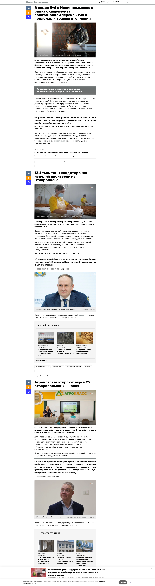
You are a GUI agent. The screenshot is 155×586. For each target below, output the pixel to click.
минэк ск (38, 371)
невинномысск (40, 166)
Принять (123, 582)
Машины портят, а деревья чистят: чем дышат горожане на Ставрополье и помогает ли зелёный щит (76, 572)
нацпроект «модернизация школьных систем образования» (54, 162)
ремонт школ (80, 162)
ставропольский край (42, 366)
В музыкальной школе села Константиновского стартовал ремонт (59, 156)
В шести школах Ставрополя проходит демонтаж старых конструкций (61, 152)
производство (57, 366)
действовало (40, 525)
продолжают (59, 141)
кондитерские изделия (74, 366)
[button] (38, 572)
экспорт (87, 366)
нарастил (83, 315)
